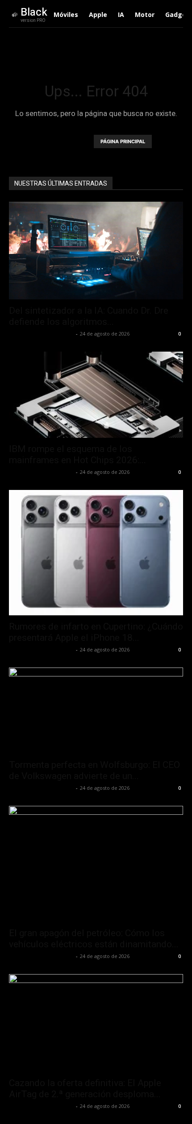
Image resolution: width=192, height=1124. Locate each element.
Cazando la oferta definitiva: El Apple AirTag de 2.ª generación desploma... (85, 1088)
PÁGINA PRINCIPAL (122, 141)
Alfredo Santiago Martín (41, 333)
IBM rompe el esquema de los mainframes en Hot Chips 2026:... (77, 454)
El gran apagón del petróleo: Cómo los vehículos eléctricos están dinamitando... (94, 939)
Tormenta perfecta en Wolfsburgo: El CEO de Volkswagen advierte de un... (94, 770)
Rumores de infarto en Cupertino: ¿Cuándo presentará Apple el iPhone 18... (96, 632)
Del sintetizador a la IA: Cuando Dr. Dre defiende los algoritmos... (88, 316)
